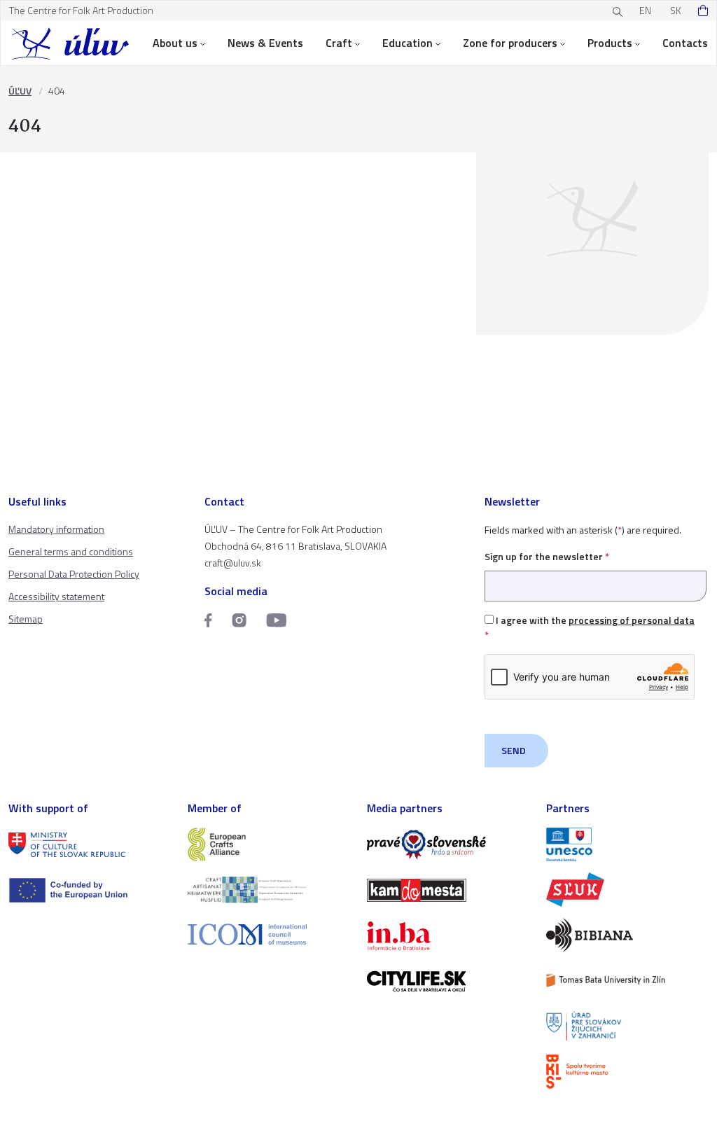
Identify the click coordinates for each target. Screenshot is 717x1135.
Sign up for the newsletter (547, 556)
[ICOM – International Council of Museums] (269, 934)
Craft (339, 42)
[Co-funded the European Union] (89, 890)
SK (675, 10)
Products (609, 42)
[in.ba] (448, 936)
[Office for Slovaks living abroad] (627, 1026)
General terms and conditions (70, 551)
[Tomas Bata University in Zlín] (627, 980)
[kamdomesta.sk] (448, 890)
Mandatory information (56, 529)
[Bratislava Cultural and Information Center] (627, 1071)
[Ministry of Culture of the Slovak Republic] (89, 845)
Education (407, 42)
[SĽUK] (627, 889)
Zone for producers (510, 42)
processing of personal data (632, 620)
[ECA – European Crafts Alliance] (269, 845)
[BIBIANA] (627, 935)
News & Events (265, 42)
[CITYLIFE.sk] (448, 981)
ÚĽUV (20, 90)
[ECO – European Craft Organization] (269, 889)
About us (175, 42)
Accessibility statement (56, 596)
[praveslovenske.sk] (448, 845)
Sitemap (25, 618)
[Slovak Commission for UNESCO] (627, 845)
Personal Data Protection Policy (73, 573)
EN (645, 10)
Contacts (685, 42)
